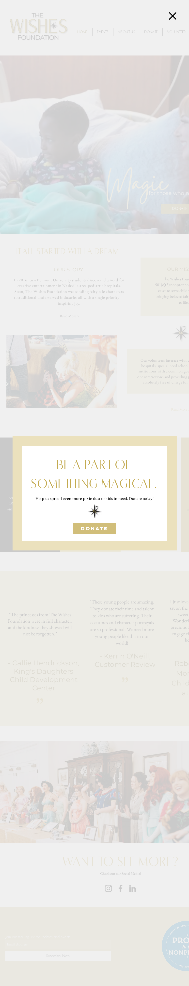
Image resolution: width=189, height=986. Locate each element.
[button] (173, 16)
